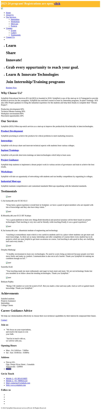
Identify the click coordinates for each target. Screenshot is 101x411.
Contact (4, 320)
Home (8, 13)
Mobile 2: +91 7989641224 (16, 381)
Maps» (8, 369)
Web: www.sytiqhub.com (16, 385)
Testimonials (16, 35)
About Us (10, 15)
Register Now (11, 88)
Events (13, 30)
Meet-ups (14, 24)
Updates (9, 28)
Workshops (15, 22)
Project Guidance (9, 160)
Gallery (14, 33)
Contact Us (10, 37)
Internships (15, 19)
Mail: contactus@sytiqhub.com (18, 383)
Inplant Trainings (10, 150)
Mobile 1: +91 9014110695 (16, 378)
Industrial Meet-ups (11, 181)
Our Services (11, 17)
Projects (14, 26)
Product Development (12, 131)
